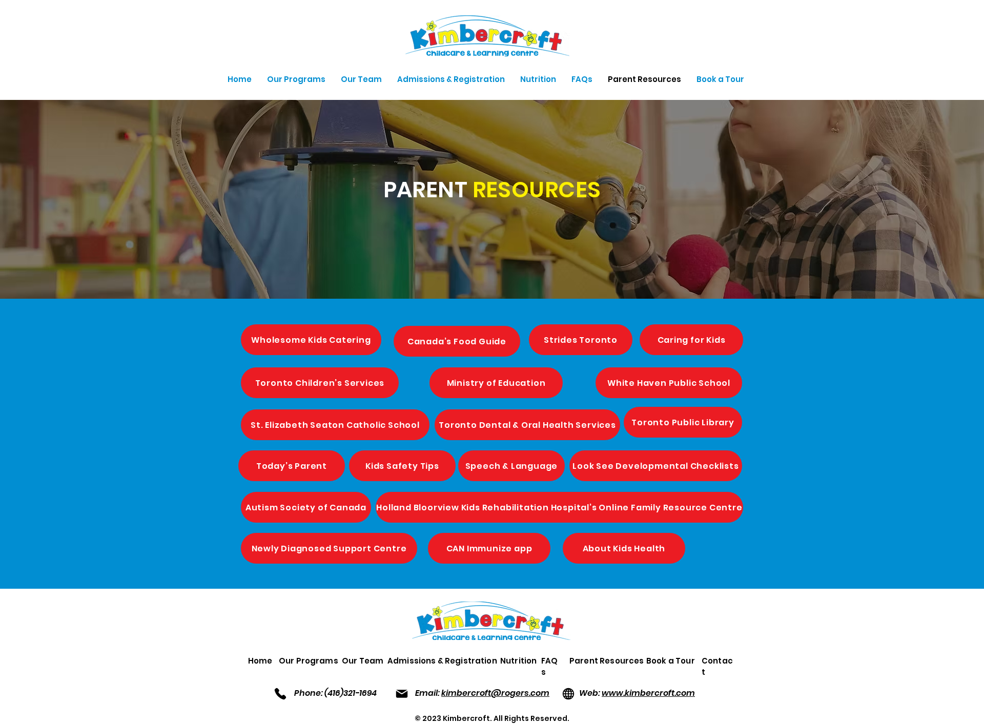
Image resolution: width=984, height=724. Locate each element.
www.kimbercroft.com (648, 693)
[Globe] (568, 693)
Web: (590, 693)
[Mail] (402, 693)
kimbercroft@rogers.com (495, 693)
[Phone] (280, 693)
